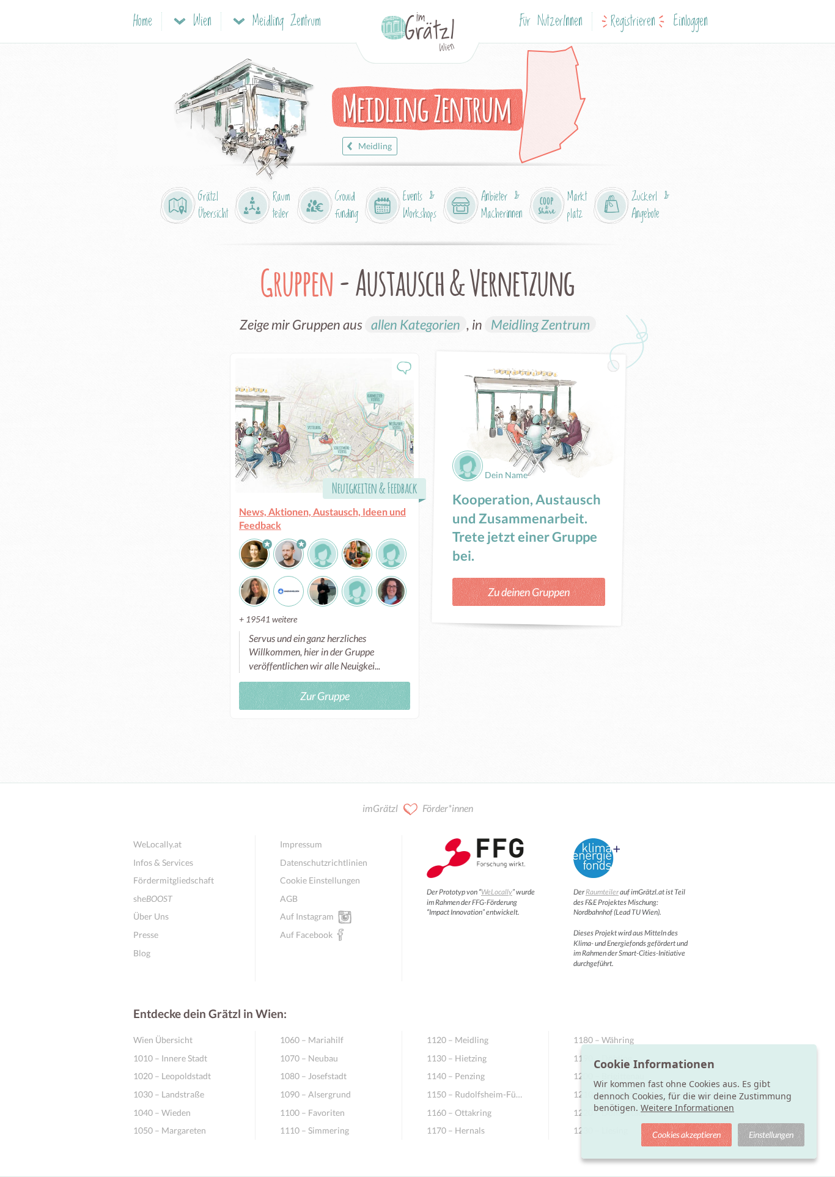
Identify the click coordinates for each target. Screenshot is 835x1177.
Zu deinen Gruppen (529, 592)
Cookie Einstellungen (320, 880)
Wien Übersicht (163, 1040)
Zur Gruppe (325, 696)
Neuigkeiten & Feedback (374, 488)
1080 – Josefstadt (313, 1076)
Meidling (375, 146)
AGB (289, 898)
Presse (145, 934)
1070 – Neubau (309, 1058)
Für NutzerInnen (551, 21)
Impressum (301, 844)
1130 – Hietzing (457, 1058)
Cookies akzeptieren (686, 1134)
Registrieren (633, 21)
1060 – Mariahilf (312, 1040)
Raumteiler (602, 891)
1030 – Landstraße (168, 1094)
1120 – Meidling (457, 1040)
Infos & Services (163, 862)
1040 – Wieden (162, 1112)
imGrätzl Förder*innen (417, 808)
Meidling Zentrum (540, 324)
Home (142, 21)
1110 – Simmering (314, 1130)
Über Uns (151, 916)
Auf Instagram (307, 916)
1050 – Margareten (169, 1130)
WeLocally (496, 891)
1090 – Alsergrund (315, 1094)
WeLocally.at (157, 844)
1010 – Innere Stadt (170, 1058)
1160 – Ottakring (459, 1112)
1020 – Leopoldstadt (172, 1076)
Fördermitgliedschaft (173, 880)
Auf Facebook (306, 934)
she (152, 898)
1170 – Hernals (456, 1130)
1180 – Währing (603, 1040)
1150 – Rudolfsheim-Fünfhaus (475, 1094)
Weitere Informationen (687, 1107)
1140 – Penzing (456, 1076)
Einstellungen (771, 1134)
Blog (141, 953)
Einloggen (691, 21)
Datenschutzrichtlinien (323, 862)
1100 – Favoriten (312, 1112)
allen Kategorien (415, 324)
